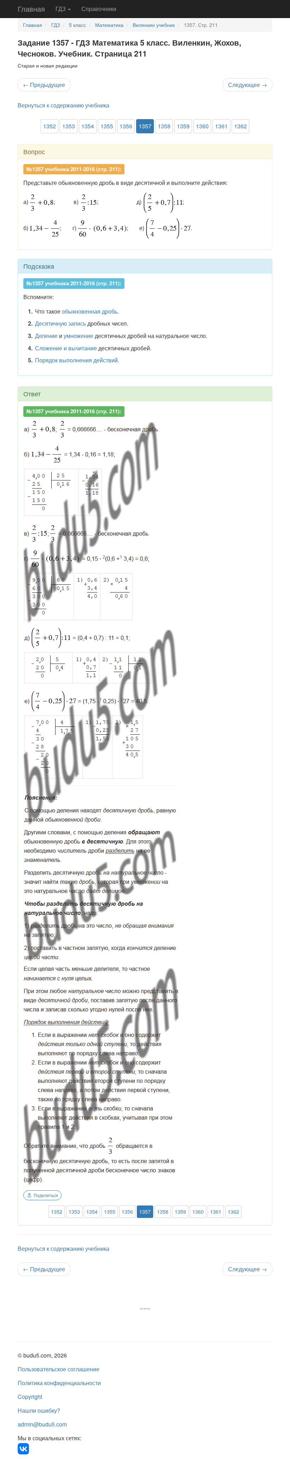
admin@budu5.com (42, 1424)
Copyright (30, 1397)
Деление (46, 336)
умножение (78, 336)
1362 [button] (240, 126)
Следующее (247, 85)
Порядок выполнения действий (76, 360)
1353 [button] (68, 126)
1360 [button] (202, 126)
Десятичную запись (60, 323)
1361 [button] (221, 126)
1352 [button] (49, 126)
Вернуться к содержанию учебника (63, 105)
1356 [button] (126, 126)
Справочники (98, 9)
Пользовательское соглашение (58, 1369)
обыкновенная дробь (89, 311)
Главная (31, 9)
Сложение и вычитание (66, 348)
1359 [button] (183, 126)
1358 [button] (164, 126)
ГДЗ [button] (61, 9)
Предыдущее (44, 85)
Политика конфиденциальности (59, 1383)
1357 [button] (145, 126)
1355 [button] (106, 126)
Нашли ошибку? (39, 1410)
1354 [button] (87, 126)
